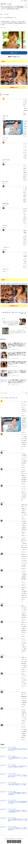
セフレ (23, 312)
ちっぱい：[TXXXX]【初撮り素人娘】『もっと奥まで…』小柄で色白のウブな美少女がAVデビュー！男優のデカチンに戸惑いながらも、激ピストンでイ (17, 749)
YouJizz (9, 312)
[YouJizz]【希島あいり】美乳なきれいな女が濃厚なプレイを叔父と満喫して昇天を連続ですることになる (17, 363)
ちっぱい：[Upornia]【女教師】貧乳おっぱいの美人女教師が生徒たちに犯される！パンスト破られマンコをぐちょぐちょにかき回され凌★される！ (17, 828)
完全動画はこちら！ (14, 87)
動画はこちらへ (14, 52)
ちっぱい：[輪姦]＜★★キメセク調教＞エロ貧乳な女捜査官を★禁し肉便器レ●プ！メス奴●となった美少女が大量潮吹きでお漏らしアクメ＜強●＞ (17, 802)
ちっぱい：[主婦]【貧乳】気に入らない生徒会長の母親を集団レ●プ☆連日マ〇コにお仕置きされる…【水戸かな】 (17, 767)
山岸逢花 (21, 313)
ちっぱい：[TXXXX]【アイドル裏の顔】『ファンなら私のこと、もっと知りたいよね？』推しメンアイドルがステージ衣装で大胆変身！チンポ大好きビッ (17, 776)
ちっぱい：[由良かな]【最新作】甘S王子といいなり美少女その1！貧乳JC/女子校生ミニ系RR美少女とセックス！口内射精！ (17, 784)
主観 (25, 312)
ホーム (2, 14)
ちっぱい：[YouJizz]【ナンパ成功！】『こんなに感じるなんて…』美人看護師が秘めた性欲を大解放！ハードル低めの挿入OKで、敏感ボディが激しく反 (17, 811)
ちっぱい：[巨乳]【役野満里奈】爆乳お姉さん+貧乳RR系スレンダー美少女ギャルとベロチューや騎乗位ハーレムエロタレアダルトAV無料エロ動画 (17, 793)
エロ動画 (7, 14)
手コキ (25, 313)
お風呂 (20, 312)
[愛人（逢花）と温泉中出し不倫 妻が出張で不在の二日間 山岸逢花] (14, 75)
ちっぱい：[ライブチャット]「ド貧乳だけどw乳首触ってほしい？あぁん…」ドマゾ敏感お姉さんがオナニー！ (17, 372)
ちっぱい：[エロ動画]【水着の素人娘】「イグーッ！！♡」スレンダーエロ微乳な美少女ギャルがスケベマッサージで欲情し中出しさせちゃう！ (17, 758)
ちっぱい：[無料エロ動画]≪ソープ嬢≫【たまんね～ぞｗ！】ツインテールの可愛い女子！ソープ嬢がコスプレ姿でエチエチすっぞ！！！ (17, 381)
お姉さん (16, 312)
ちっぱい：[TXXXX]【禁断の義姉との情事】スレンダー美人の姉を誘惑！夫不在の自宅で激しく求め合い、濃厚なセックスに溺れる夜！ (17, 820)
